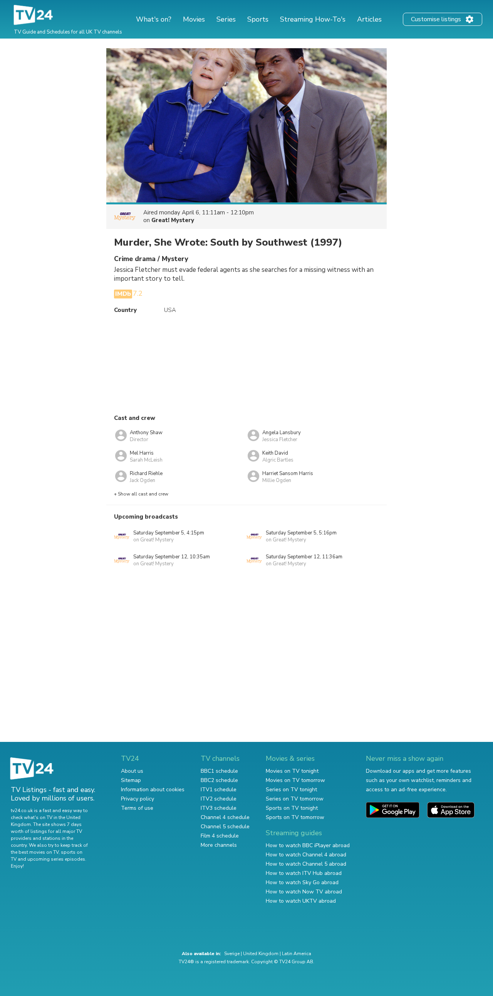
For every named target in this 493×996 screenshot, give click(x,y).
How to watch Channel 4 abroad (306, 854)
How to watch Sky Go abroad (302, 882)
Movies (194, 19)
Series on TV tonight (291, 789)
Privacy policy (137, 798)
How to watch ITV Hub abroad (304, 873)
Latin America (296, 953)
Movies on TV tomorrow (295, 780)
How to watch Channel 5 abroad (306, 864)
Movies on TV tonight (292, 771)
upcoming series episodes (56, 859)
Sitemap (131, 780)
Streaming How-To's (312, 19)
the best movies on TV (35, 852)
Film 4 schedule (220, 835)
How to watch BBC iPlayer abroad (308, 845)
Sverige (232, 953)
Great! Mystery (172, 220)
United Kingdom (260, 953)
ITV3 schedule (218, 808)
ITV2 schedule (218, 798)
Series (226, 19)
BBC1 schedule (219, 771)
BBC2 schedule (219, 780)
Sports (257, 19)
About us (132, 771)
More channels (219, 845)
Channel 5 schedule (225, 826)
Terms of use (137, 808)
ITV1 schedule (218, 789)
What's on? (153, 19)
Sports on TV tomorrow (295, 817)
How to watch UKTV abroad (301, 901)
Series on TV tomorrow (295, 798)
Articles (369, 19)
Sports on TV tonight (292, 808)
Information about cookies (152, 789)
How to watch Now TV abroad (304, 891)
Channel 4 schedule (225, 817)
